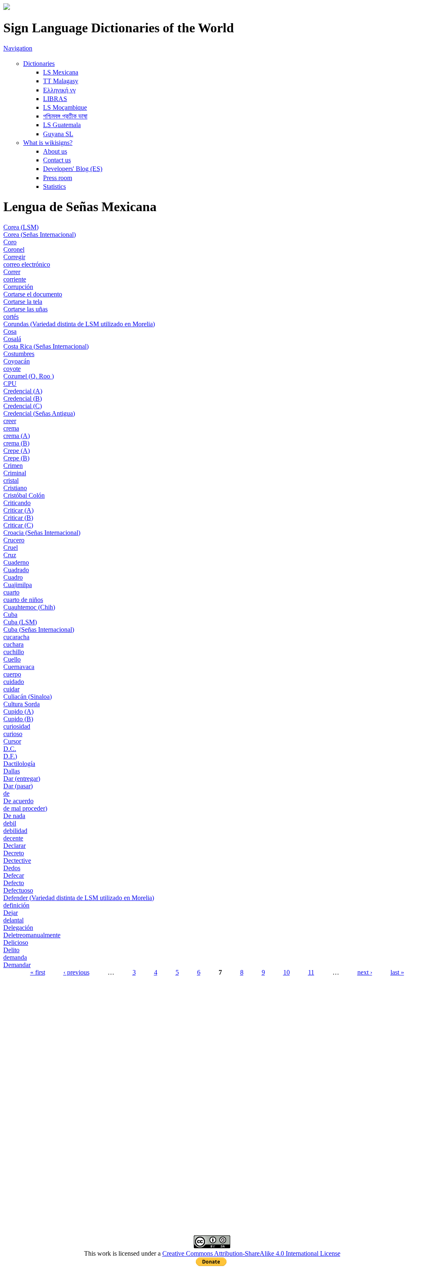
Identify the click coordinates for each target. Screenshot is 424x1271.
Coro (10, 242)
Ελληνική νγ (59, 90)
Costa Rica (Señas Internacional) (46, 346)
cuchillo (13, 651)
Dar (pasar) (18, 786)
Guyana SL (58, 133)
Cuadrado (16, 569)
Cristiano (15, 487)
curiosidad (16, 726)
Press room (57, 177)
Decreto (13, 853)
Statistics (54, 186)
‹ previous (76, 972)
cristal (11, 480)
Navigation (17, 48)
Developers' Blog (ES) (72, 168)
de (6, 793)
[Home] (6, 7)
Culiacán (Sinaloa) (27, 696)
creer (9, 420)
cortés (11, 316)
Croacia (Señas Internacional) (41, 532)
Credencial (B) (22, 398)
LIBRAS (55, 98)
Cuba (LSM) (20, 622)
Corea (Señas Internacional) (39, 234)
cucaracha (16, 636)
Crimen (13, 465)
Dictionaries (39, 63)
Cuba (10, 614)
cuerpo (12, 674)
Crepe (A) (16, 450)
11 (311, 972)
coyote (12, 368)
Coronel (13, 249)
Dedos (11, 867)
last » (397, 972)
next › (364, 972)
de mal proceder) (25, 808)
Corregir (14, 256)
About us (55, 151)
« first (37, 972)
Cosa (10, 331)
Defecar (13, 875)
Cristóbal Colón (24, 495)
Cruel (10, 547)
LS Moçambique (65, 107)
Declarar (14, 845)
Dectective (17, 860)
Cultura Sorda (21, 704)
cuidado (13, 681)
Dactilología (19, 763)
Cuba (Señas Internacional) (38, 629)
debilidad (15, 830)
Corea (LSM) (21, 227)
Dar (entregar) (21, 778)
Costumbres (18, 353)
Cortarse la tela (22, 301)
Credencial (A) (22, 391)
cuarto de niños (23, 599)
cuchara (13, 644)
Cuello (12, 659)
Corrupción (18, 286)
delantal (13, 920)
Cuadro (13, 577)
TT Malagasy (60, 80)
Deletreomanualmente (31, 935)
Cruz (9, 554)
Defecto (13, 882)
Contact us (57, 160)
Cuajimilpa (17, 584)
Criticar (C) (18, 525)
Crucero (13, 540)
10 (286, 972)
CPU (10, 383)
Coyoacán (16, 361)
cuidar (11, 689)
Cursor (12, 741)
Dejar (10, 912)
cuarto (11, 592)
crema (11, 428)
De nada (14, 815)
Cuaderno (16, 562)
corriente (14, 279)
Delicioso (15, 942)
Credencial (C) (22, 405)
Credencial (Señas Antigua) (39, 413)
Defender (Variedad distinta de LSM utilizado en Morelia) (78, 897)
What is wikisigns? (47, 142)
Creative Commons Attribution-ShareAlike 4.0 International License (251, 1253)
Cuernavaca (18, 666)
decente (13, 838)
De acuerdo (18, 800)
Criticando (17, 502)
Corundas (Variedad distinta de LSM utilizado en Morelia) (79, 323)
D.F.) (10, 756)
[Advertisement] (212, 1043)
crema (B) (16, 443)
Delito (11, 949)
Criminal (14, 473)
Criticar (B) (18, 517)
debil (9, 823)
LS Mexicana (60, 72)
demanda (15, 957)
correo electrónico (26, 264)
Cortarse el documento (32, 294)
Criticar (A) (18, 510)
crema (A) (16, 435)
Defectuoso (18, 890)
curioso (12, 733)
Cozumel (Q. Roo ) (28, 376)
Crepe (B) (16, 458)
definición (16, 905)
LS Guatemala (62, 124)
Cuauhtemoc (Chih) (29, 607)
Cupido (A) (18, 711)
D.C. (9, 748)
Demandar (17, 964)
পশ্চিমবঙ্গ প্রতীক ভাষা (65, 116)
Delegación (18, 927)
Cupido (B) (18, 718)
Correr (11, 271)
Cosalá (12, 338)
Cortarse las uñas (25, 309)
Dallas (11, 771)
